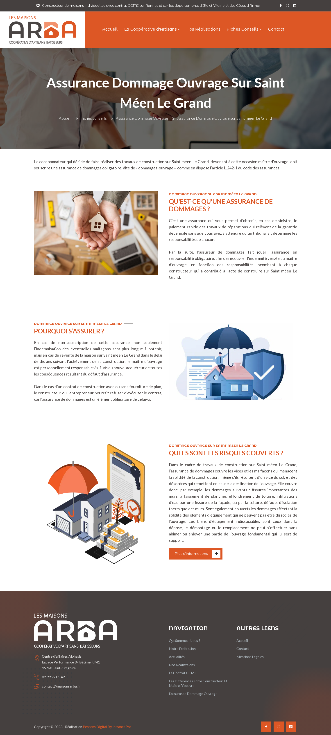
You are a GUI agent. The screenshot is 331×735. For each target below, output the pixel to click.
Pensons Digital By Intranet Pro (107, 726)
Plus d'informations (191, 553)
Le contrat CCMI (182, 673)
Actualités (177, 656)
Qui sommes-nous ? (184, 640)
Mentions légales (250, 656)
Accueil (65, 118)
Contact (242, 648)
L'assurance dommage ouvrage (193, 693)
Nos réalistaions (182, 665)
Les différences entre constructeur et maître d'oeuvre (198, 683)
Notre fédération (182, 648)
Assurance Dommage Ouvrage (142, 118)
